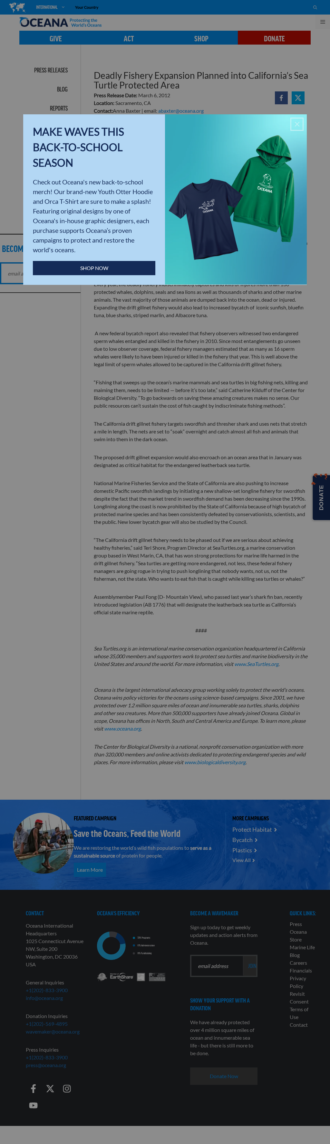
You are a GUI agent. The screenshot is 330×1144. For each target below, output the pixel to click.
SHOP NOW (94, 268)
